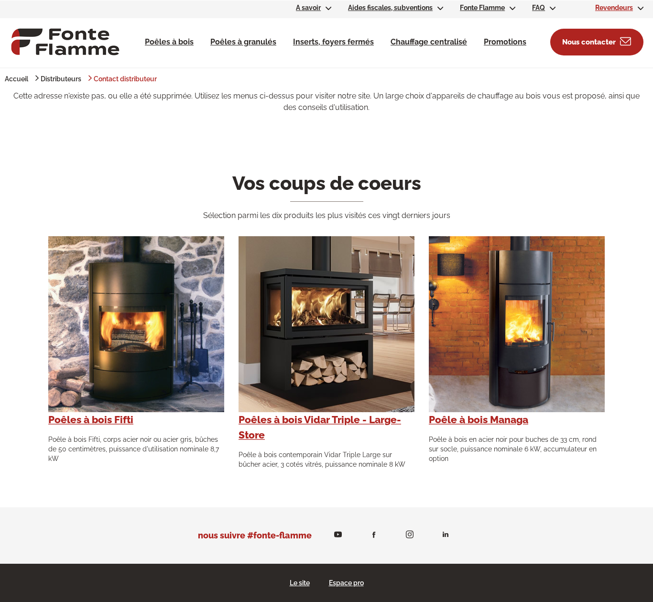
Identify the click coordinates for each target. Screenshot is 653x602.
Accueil (16, 79)
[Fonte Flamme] (65, 41)
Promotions (505, 41)
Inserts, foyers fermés (333, 41)
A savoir (308, 7)
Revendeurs (614, 7)
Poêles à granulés (243, 41)
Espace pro (346, 583)
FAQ (538, 7)
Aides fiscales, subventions (390, 7)
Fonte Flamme (482, 7)
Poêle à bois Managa (478, 420)
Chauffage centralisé (429, 41)
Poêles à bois (169, 41)
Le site (300, 583)
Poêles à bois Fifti (90, 420)
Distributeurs (61, 79)
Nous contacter (589, 42)
